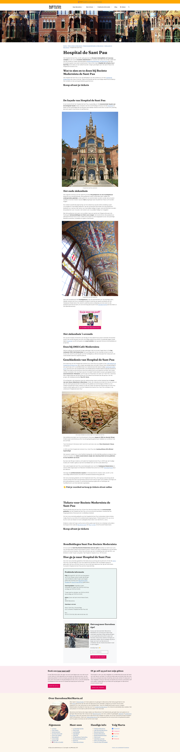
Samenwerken (56, 732)
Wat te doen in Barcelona (75, 46)
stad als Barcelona (92, 717)
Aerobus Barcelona (99, 733)
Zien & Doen (89, 7)
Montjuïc (75, 740)
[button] (129, 7)
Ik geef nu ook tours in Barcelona (92, 1)
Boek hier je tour (54, 685)
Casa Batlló (76, 733)
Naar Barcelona (77, 7)
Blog (116, 7)
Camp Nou (84, 737)
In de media (55, 738)
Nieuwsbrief (55, 737)
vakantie (120, 713)
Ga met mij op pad (57, 733)
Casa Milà (75, 735)
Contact (54, 728)
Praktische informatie (104, 7)
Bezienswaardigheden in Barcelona (93, 46)
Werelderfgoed (108, 467)
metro (114, 561)
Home (65, 46)
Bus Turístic (92, 524)
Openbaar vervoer (99, 738)
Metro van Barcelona (100, 740)
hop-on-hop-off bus (77, 582)
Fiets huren (97, 737)
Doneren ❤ (55, 740)
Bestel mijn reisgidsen (98, 687)
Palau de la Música (78, 742)
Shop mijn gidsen (57, 735)
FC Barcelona (77, 737)
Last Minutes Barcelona (100, 730)
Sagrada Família (102, 304)
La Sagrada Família (78, 728)
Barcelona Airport (99, 732)
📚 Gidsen (123, 7)
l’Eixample (110, 105)
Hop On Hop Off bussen (101, 742)
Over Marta (55, 730)
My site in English (58, 742)
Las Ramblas (76, 732)
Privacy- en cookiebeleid (118, 747)
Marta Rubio (80, 702)
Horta (73, 703)
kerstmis (69, 341)
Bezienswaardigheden (100, 735)
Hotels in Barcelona (99, 728)
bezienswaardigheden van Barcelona (97, 61)
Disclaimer (126, 747)
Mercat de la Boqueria (79, 738)
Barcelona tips (97, 713)
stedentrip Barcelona (101, 707)
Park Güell (76, 730)
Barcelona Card (81, 524)
